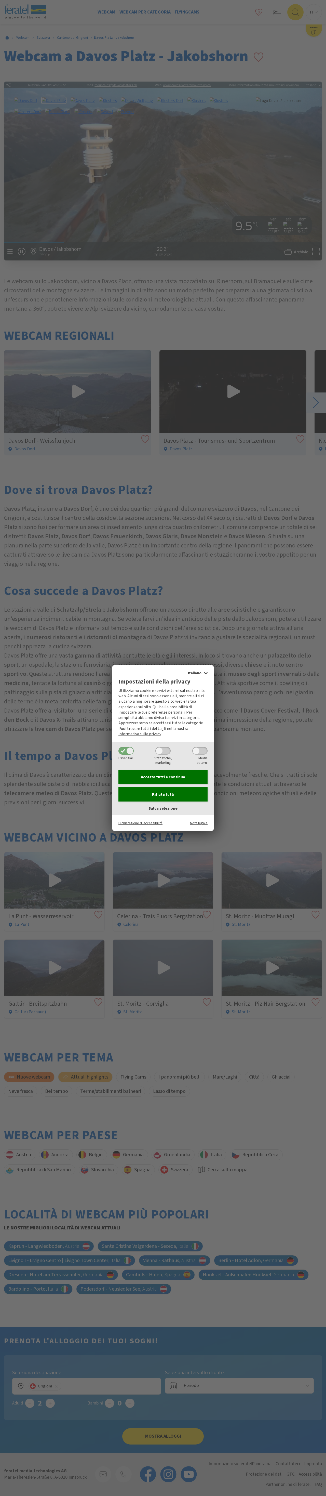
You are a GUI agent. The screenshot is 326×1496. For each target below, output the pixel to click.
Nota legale (199, 823)
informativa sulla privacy (139, 734)
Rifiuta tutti (163, 794)
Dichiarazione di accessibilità (140, 823)
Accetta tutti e (163, 777)
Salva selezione (163, 808)
